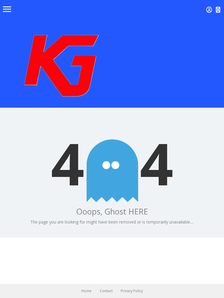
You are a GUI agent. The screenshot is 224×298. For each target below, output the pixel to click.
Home (86, 290)
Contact (106, 290)
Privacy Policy (132, 290)
